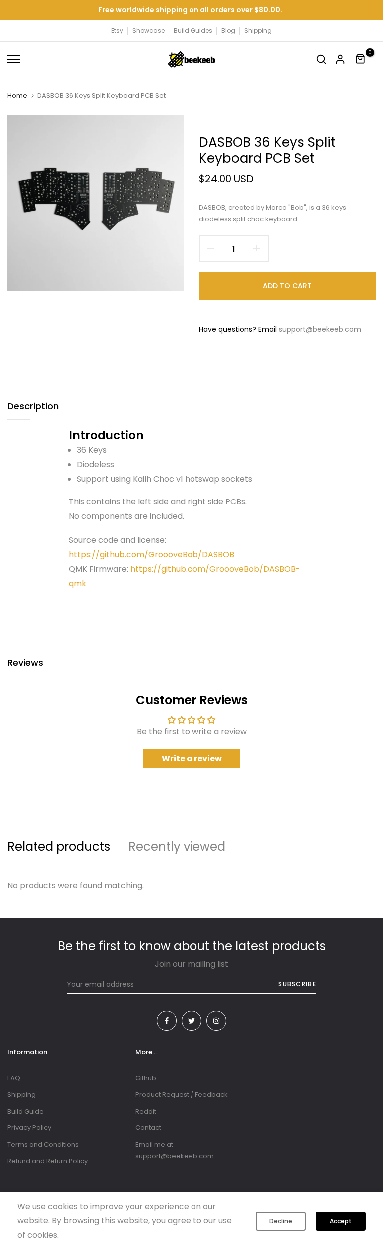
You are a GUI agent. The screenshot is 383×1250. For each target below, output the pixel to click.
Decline (280, 1221)
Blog (228, 30)
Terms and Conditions (43, 1144)
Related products (58, 846)
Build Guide (25, 1111)
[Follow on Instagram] (216, 1021)
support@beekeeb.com (320, 329)
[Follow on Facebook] (167, 1021)
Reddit (145, 1111)
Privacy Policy (29, 1127)
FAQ (13, 1078)
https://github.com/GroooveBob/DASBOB (151, 554)
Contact (148, 1127)
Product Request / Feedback (181, 1094)
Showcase (148, 30)
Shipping (258, 30)
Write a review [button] (192, 758)
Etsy (117, 30)
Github (145, 1078)
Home (17, 95)
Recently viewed (176, 846)
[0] (360, 59)
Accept (341, 1221)
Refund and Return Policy (47, 1161)
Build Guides (193, 30)
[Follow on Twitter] (191, 1021)
